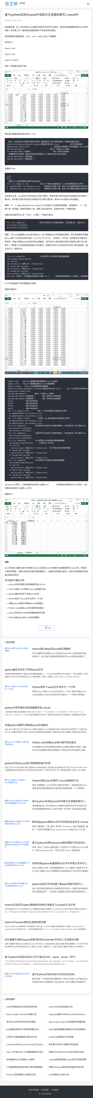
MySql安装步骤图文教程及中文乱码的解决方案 (68, 1029)
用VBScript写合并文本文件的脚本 (21, 1022)
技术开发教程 (34, 1090)
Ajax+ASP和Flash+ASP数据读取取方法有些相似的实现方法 (26, 1052)
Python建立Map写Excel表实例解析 (51, 648)
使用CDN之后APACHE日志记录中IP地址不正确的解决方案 (68, 1052)
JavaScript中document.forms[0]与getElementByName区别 (26, 1044)
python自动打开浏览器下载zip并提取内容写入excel (57, 884)
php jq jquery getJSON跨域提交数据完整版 (68, 1022)
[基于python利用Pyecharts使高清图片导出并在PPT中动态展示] (17, 849)
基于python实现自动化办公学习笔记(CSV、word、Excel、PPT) (40, 957)
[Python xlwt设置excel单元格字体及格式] (17, 748)
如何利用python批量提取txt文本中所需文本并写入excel (59, 863)
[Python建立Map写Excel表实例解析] (17, 655)
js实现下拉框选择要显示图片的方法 (22, 1037)
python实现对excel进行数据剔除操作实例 (27, 763)
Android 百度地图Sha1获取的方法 (21, 1074)
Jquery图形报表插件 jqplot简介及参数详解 (67, 1059)
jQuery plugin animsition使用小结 (21, 1014)
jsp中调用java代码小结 (59, 1074)
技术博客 (45, 1090)
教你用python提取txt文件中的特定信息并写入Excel (60, 822)
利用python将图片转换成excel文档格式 (26, 725)
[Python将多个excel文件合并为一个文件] (17, 693)
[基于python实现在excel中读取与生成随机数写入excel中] (17, 807)
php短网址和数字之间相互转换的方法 (23, 1029)
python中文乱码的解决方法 (61, 1007)
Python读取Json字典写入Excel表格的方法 (55, 780)
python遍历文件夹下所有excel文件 (24, 669)
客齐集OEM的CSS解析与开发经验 (63, 1044)
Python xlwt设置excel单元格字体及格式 (54, 742)
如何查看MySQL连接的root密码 (20, 1059)
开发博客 (54, 1090)
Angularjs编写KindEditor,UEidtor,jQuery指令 (68, 1014)
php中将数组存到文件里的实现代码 (22, 1007)
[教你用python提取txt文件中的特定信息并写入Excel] (17, 828)
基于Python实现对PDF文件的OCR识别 (53, 974)
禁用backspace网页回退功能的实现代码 (66, 1067)
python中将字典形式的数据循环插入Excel (27, 707)
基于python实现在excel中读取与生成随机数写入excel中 (58, 801)
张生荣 (48, 1094)
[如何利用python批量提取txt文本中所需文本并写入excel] (17, 869)
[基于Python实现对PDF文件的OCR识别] (17, 980)
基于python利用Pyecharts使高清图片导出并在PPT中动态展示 (60, 842)
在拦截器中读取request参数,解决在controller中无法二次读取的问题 (42, 939)
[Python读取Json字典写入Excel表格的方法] (17, 787)
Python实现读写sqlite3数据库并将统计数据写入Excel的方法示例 (40, 904)
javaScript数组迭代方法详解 (61, 1037)
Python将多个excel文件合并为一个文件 (54, 687)
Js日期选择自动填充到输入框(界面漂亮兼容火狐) (26, 1067)
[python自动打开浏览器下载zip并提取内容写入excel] (17, 890)
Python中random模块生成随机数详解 (25, 922)
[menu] (88, 4)
